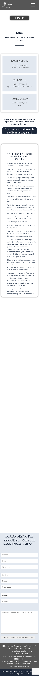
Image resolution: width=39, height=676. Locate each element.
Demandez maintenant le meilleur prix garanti (19, 130)
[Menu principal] (33, 5)
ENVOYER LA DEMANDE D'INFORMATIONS (18, 637)
